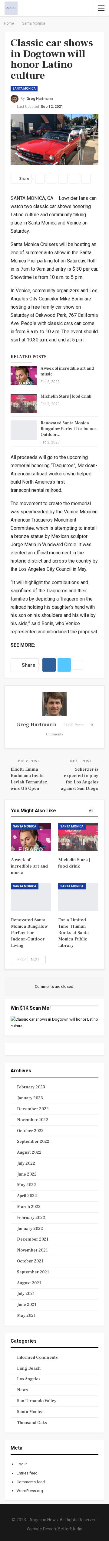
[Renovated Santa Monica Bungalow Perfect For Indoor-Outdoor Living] (24, 430)
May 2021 (26, 1315)
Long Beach (29, 1368)
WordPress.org (30, 1490)
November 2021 (32, 1250)
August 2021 (29, 1283)
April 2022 (27, 1196)
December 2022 (33, 1109)
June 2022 (27, 1174)
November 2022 (32, 1120)
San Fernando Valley (36, 1401)
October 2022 (30, 1131)
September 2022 (33, 1141)
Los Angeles (29, 1379)
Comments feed (31, 1482)
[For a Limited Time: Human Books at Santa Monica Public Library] (78, 897)
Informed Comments (37, 1357)
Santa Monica (24, 88)
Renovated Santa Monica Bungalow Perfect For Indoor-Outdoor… (69, 428)
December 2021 (32, 1239)
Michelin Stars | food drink (66, 396)
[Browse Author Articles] (54, 704)
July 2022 (26, 1163)
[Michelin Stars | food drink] (24, 403)
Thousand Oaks (32, 1423)
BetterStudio (70, 1528)
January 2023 (30, 1098)
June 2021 (26, 1304)
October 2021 (30, 1261)
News (22, 1390)
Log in (22, 1464)
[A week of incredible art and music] (24, 375)
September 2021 (33, 1272)
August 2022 (29, 1152)
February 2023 (31, 1087)
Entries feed (27, 1473)
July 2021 (26, 1293)
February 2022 (31, 1218)
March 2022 (29, 1207)
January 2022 (30, 1228)
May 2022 (26, 1185)
